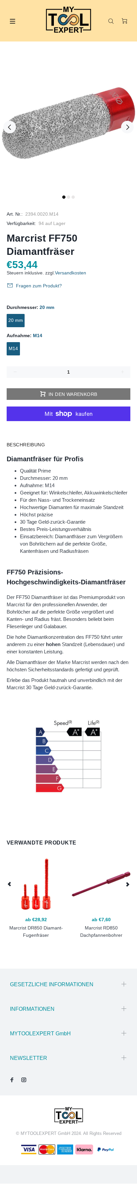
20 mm (15, 320)
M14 (13, 348)
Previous (9, 127)
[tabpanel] (68, 123)
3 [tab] (73, 197)
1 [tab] (64, 197)
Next (127, 127)
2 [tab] (68, 197)
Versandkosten (70, 272)
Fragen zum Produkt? (39, 285)
